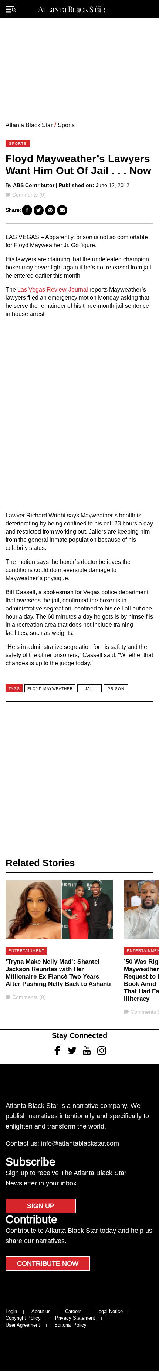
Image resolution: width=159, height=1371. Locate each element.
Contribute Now (47, 1263)
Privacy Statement (75, 1318)
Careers (73, 1311)
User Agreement (23, 1325)
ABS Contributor (33, 185)
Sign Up (40, 1206)
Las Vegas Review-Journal (52, 289)
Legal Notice (109, 1311)
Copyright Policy (23, 1318)
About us (41, 1311)
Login (11, 1311)
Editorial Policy (70, 1325)
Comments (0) (29, 195)
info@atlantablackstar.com (80, 1143)
